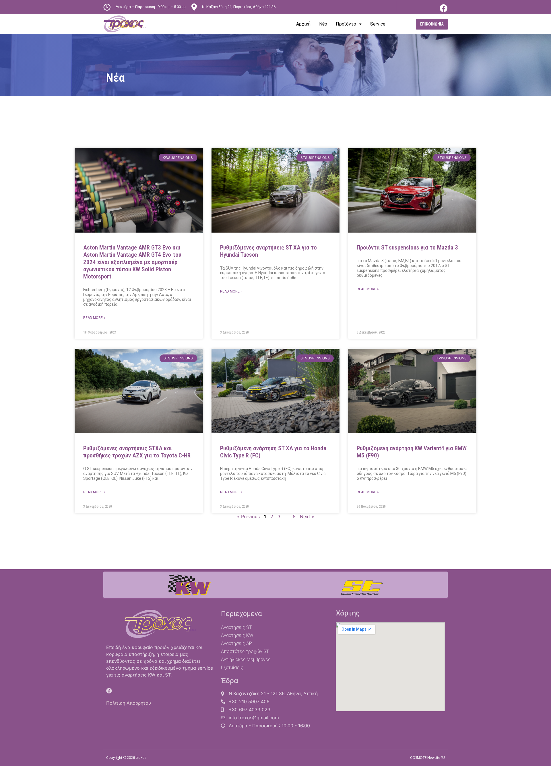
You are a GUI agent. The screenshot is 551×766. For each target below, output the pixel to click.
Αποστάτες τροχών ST (245, 651)
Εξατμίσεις (232, 667)
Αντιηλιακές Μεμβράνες (246, 659)
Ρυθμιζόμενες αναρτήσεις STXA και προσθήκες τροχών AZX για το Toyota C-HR (137, 452)
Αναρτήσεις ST (236, 627)
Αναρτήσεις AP (236, 643)
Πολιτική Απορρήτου (128, 703)
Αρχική (303, 24)
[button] (432, 24)
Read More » (94, 318)
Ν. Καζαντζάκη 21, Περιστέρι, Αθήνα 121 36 (239, 7)
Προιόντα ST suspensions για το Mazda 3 (407, 247)
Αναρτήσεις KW (237, 635)
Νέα (323, 24)
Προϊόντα (346, 24)
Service (377, 24)
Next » (307, 516)
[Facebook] (444, 8)
